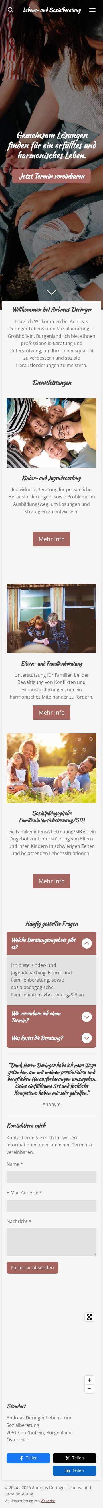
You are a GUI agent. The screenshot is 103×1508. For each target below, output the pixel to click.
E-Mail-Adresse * (24, 1192)
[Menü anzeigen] (92, 10)
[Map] (51, 1353)
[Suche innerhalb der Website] (10, 10)
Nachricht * (19, 1221)
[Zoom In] (89, 1380)
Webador (48, 1501)
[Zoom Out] (89, 1388)
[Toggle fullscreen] (89, 1317)
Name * (15, 1164)
